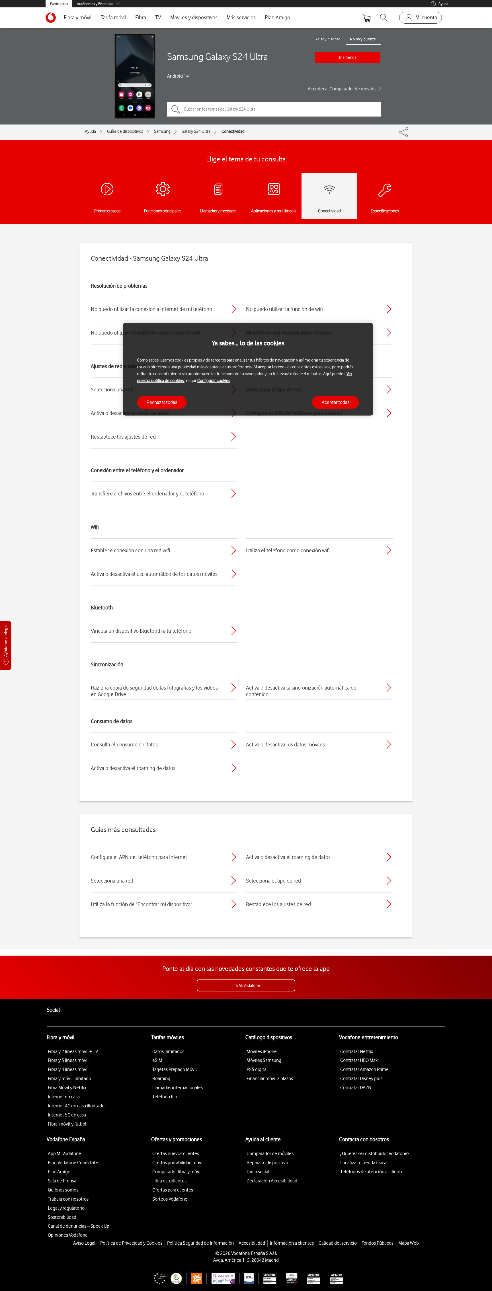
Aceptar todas (335, 402)
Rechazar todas (162, 402)
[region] (248, 369)
